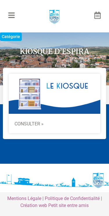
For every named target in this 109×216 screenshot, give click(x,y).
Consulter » (29, 124)
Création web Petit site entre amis (54, 205)
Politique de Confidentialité (72, 198)
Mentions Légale (24, 198)
